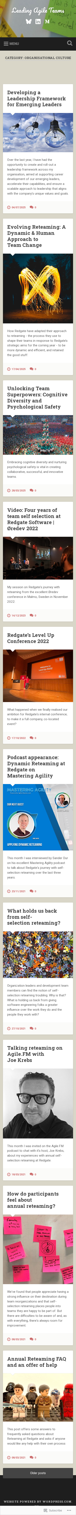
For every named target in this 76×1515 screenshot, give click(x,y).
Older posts (38, 1473)
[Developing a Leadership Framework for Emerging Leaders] (38, 132)
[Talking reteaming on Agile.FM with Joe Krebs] (38, 1103)
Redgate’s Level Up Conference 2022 (30, 638)
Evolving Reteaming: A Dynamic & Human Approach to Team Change (36, 235)
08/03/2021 (19, 1339)
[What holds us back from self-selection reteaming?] (38, 954)
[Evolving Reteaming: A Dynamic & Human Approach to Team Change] (38, 288)
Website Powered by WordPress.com (38, 1501)
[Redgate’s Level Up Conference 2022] (38, 676)
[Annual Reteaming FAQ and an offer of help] (38, 1397)
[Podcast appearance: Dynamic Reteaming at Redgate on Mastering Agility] (38, 817)
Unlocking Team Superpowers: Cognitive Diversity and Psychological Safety (37, 397)
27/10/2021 (19, 1028)
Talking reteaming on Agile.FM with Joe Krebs (35, 1053)
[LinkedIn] (38, 21)
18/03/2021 (19, 1174)
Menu (14, 44)
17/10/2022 (19, 738)
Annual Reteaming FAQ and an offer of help (36, 1361)
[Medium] (47, 21)
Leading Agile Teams (38, 10)
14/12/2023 (19, 615)
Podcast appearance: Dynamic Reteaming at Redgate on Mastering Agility (36, 766)
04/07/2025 (19, 207)
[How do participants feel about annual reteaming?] (38, 1249)
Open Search (68, 43)
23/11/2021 (19, 891)
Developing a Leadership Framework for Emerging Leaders (36, 98)
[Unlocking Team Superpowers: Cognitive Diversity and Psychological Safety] (38, 435)
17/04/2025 (19, 369)
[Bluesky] (28, 21)
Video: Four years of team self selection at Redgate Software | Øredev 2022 (34, 519)
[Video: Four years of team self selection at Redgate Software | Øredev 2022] (38, 558)
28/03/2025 (19, 490)
